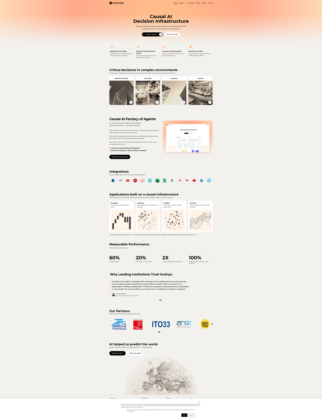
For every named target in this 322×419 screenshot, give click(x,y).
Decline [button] (191, 415)
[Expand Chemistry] (157, 102)
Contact (210, 3)
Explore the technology (120, 157)
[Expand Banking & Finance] (131, 102)
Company (197, 3)
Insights (204, 3)
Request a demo (117, 353)
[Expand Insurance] (183, 102)
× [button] (200, 402)
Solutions (181, 3)
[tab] (160, 300)
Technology (190, 3)
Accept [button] (184, 415)
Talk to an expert (135, 353)
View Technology (172, 34)
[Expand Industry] (210, 102)
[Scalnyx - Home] (116, 3)
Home (175, 3)
